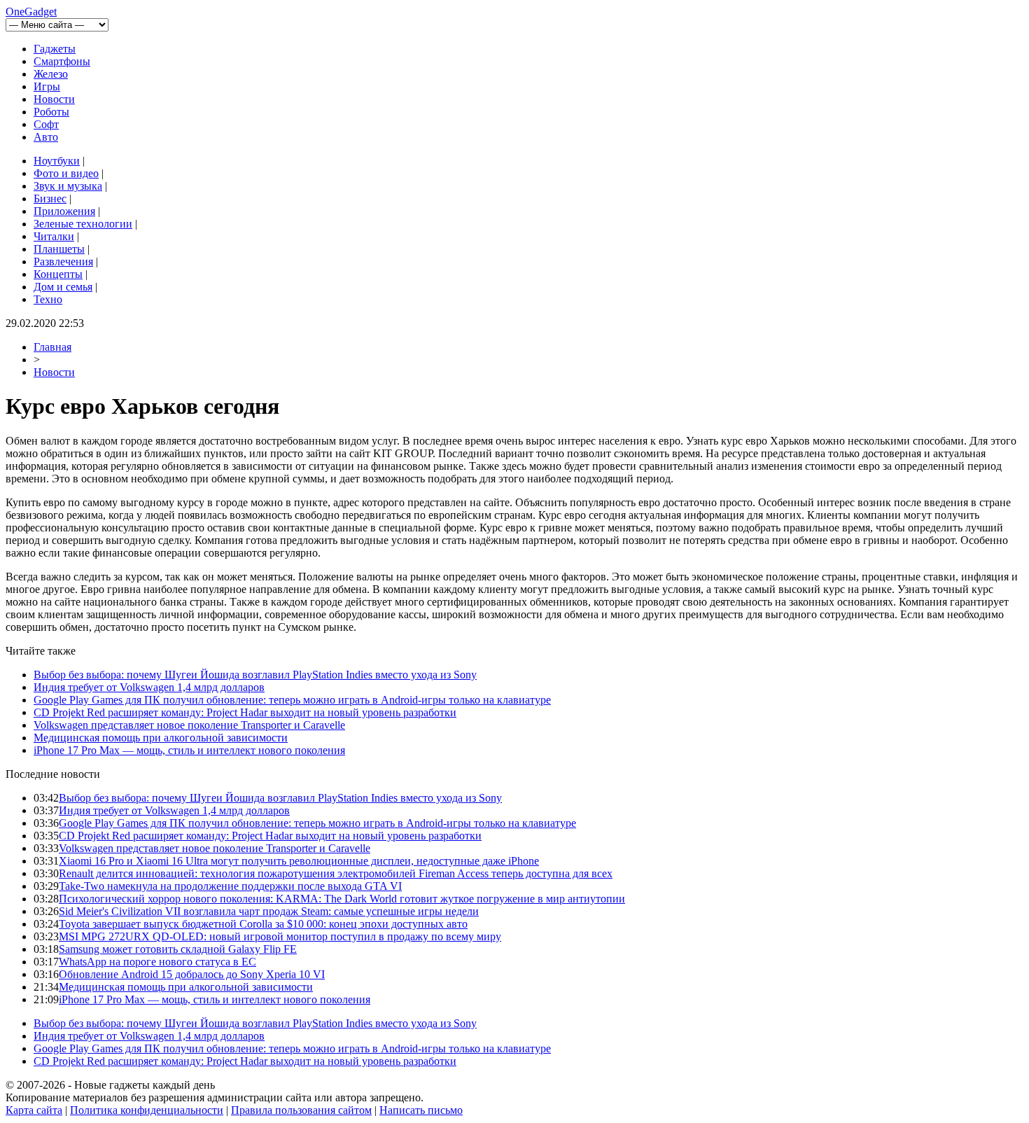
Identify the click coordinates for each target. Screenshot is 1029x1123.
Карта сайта (34, 1110)
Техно (48, 299)
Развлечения (63, 261)
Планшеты (59, 249)
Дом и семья (63, 287)
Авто (46, 137)
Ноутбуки (57, 161)
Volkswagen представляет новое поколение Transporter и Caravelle (189, 725)
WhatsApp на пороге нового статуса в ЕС (157, 962)
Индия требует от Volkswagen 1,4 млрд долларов (149, 687)
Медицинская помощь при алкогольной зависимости (161, 738)
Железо (51, 74)
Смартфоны (62, 61)
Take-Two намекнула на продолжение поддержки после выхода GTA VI (230, 886)
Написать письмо (421, 1110)
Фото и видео (66, 173)
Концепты (58, 274)
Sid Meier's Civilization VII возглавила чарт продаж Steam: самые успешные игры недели (269, 911)
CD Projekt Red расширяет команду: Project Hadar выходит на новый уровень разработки (245, 712)
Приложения (64, 211)
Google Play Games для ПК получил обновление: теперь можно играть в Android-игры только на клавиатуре (292, 700)
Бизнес (50, 198)
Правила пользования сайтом (301, 1110)
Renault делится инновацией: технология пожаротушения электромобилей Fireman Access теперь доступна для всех (335, 873)
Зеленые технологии (83, 224)
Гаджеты (55, 49)
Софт (46, 124)
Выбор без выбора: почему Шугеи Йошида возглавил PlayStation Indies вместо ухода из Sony (255, 675)
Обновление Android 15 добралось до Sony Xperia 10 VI (192, 974)
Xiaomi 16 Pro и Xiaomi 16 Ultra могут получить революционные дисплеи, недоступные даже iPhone (299, 861)
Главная (52, 347)
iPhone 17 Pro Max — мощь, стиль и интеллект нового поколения (189, 750)
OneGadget (31, 12)
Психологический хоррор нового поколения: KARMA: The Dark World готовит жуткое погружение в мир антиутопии (342, 899)
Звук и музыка (68, 186)
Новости (54, 99)
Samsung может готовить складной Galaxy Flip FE (178, 949)
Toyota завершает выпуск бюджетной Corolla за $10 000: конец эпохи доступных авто (263, 924)
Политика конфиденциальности (146, 1110)
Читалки (54, 236)
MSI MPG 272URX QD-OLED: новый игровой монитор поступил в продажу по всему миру (280, 936)
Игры (47, 86)
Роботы (51, 112)
